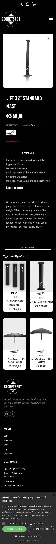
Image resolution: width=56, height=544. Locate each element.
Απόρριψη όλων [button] (41, 529)
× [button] (53, 495)
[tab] (28, 153)
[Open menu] (51, 18)
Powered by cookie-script (28, 541)
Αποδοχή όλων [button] (14, 529)
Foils (32, 125)
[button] (48, 38)
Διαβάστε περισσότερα (11, 518)
